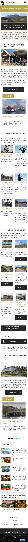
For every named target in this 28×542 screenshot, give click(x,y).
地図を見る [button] (13, 341)
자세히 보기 (13, 392)
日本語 (5, 525)
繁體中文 (22, 525)
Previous (2, 505)
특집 (7, 7)
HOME (2, 7)
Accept (22, 540)
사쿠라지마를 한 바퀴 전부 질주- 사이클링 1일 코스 (13, 328)
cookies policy (16, 537)
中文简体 (16, 525)
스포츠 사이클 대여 (13, 89)
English (10, 525)
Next (26, 505)
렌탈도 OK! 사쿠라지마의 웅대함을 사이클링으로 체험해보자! (14, 9)
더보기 (20, 259)
